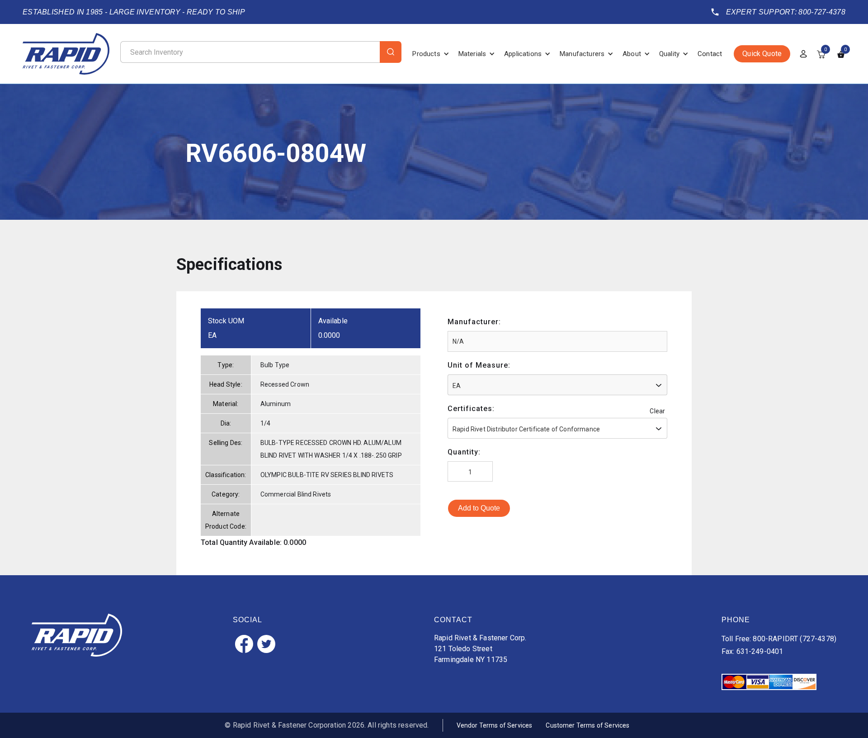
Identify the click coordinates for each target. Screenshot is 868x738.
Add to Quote (479, 508)
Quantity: (464, 452)
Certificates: (471, 408)
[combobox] (557, 384)
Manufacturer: (474, 321)
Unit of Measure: (479, 365)
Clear (657, 411)
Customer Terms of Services (587, 725)
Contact (710, 54)
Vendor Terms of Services (495, 725)
